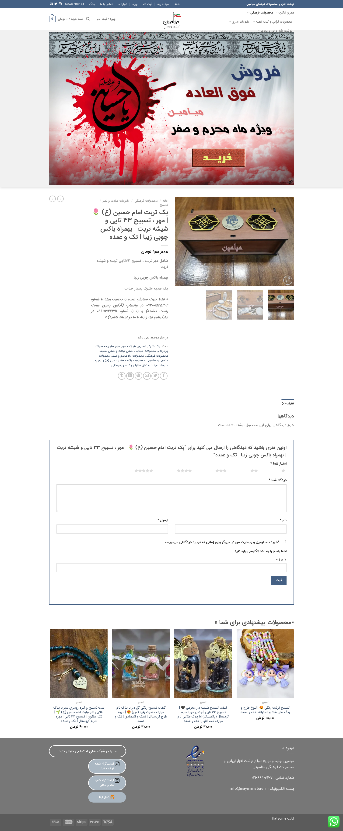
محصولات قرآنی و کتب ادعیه (274, 22)
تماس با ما (106, 4)
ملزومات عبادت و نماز (116, 200)
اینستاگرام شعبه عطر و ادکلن (105, 783)
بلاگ (92, 4)
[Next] (180, 241)
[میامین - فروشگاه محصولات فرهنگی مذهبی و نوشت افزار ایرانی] (171, 19)
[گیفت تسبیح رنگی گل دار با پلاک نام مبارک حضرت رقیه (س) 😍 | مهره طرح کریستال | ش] (141, 663)
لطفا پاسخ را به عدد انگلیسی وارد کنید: (260, 551)
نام (283, 520)
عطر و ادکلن (286, 12)
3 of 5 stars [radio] (215, 470)
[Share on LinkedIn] (130, 376)
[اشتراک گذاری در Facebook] (164, 376)
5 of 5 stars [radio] (138, 470)
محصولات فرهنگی (261, 12)
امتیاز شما (278, 463)
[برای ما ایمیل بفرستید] (51, 4)
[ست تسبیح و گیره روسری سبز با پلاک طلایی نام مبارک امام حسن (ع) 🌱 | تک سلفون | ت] (79, 663)
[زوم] (287, 280)
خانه (177, 4)
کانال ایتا (104, 797)
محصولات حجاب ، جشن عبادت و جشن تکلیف (128, 351)
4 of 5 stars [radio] (179, 470)
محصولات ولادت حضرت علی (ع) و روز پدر (119, 360)
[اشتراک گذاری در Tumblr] (122, 376)
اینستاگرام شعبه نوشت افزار (105, 766)
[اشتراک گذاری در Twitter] (155, 376)
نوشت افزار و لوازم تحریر (276, 31)
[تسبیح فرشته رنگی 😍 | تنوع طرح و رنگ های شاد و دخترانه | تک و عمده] (265, 663)
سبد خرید (163, 4)
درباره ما (122, 4)
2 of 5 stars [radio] (248, 470)
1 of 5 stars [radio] (277, 470)
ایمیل (163, 520)
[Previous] (286, 241)
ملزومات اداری (240, 22)
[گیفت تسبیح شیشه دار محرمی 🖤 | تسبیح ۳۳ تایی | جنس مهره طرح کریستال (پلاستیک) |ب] (203, 663)
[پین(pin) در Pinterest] (138, 376)
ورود (134, 4)
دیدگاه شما (278, 480)
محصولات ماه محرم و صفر (128, 356)
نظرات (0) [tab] (288, 403)
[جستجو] (88, 18)
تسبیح (164, 204)
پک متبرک (154, 346)
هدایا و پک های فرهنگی (126, 365)
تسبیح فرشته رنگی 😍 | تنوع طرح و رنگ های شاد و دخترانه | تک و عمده (265, 710)
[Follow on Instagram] (60, 4)
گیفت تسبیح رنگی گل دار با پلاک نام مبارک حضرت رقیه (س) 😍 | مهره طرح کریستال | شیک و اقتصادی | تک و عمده (141, 714)
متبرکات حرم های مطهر (122, 346)
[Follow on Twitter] (55, 4)
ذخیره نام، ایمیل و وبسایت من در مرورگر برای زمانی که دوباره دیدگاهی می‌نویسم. (221, 542)
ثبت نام (147, 4)
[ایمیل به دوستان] (147, 376)
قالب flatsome (283, 818)
